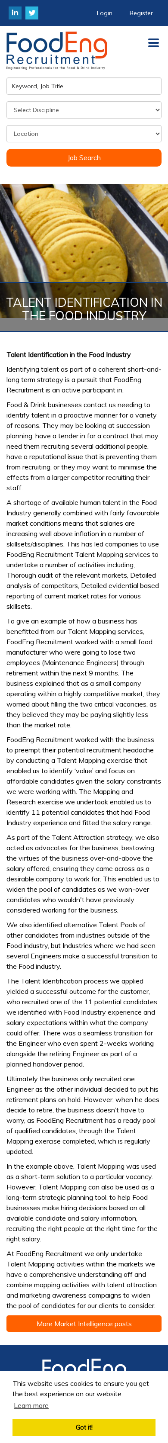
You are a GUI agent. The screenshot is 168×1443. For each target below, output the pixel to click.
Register (141, 13)
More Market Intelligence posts (84, 1323)
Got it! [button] (84, 1427)
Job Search (84, 157)
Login (104, 13)
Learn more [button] (31, 1405)
